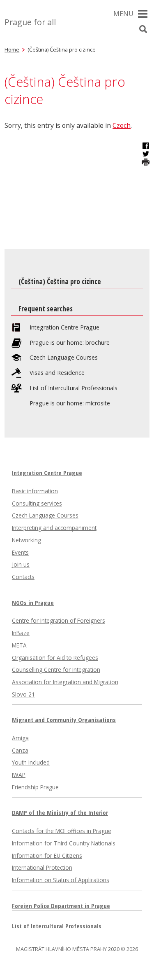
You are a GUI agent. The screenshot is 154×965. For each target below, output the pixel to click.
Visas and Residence (57, 373)
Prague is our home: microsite (70, 403)
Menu (123, 13)
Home (12, 49)
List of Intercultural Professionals (73, 388)
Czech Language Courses (64, 357)
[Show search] (143, 29)
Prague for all (30, 22)
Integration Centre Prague (64, 327)
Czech (122, 125)
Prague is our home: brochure (70, 342)
